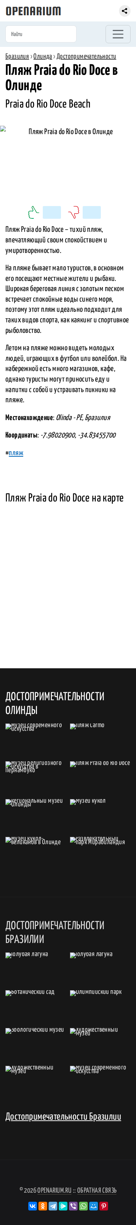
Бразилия (17, 56)
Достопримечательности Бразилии (63, 1117)
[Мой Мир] (93, 1206)
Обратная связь (97, 1190)
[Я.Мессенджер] (63, 1206)
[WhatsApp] (83, 1206)
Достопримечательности (86, 56)
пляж (16, 453)
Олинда (42, 56)
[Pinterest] (103, 1206)
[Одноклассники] (42, 1206)
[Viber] (73, 1206)
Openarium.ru (54, 1190)
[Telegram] (53, 1206)
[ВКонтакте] (32, 1206)
